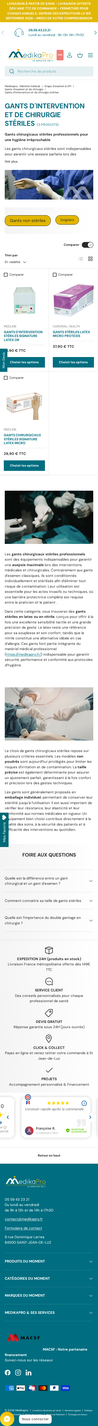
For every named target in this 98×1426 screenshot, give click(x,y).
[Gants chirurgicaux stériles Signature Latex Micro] (24, 402)
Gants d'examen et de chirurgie (24, 89)
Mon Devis (3, 360)
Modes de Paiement (55, 1414)
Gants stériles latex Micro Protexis (71, 334)
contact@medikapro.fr (24, 1219)
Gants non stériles (28, 220)
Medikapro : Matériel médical (22, 86)
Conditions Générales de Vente (46, 1410)
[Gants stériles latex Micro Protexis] (73, 299)
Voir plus (11, 161)
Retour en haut (49, 1155)
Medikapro (21, 1410)
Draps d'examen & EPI (57, 86)
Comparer (71, 245)
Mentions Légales (73, 1410)
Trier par (11, 255)
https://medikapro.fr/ (23, 654)
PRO (60, 54)
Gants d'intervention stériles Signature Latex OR (23, 336)
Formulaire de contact (23, 1228)
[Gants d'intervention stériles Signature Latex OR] (24, 299)
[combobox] (49, 71)
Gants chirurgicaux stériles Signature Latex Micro (22, 439)
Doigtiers (67, 220)
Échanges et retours (77, 1414)
